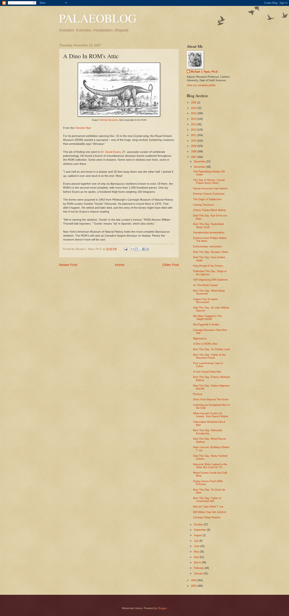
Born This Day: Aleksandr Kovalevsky (207, 432)
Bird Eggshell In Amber (206, 324)
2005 (194, 585)
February (199, 567)
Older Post (170, 265)
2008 (194, 151)
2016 (194, 108)
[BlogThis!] (136, 249)
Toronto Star (83, 127)
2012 (194, 129)
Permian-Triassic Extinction (209, 193)
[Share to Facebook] (144, 249)
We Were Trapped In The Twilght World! (207, 317)
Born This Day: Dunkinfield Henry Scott (208, 225)
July (196, 540)
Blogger (162, 608)
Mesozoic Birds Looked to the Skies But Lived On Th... (210, 466)
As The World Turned (205, 285)
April (197, 557)
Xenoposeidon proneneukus (209, 232)
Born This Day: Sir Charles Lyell (211, 349)
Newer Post (68, 265)
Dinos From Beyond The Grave (210, 399)
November (200, 166)
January (199, 573)
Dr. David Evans (111, 151)
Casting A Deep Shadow (206, 517)
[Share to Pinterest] (147, 249)
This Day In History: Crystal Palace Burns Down (209, 181)
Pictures (197, 394)
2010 (194, 140)
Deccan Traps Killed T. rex (208, 506)
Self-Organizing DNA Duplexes (210, 279)
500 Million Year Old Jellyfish (209, 512)
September (200, 529)
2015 (194, 113)
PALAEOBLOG (97, 18)
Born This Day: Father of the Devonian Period (209, 356)
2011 (194, 135)
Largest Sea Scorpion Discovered (205, 301)
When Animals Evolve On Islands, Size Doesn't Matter (210, 415)
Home (119, 265)
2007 (194, 157)
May (197, 551)
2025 (194, 102)
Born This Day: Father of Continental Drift (207, 500)
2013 (194, 124)
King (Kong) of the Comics (208, 265)
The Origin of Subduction (207, 199)
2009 (194, 146)
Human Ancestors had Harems (210, 188)
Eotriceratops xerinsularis (207, 246)
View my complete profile (201, 85)
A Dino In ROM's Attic (205, 343)
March (198, 562)
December (200, 161)
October (199, 524)
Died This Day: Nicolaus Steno (210, 251)
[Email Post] (125, 249)
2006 (194, 580)
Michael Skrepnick (109, 120)
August (198, 535)
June (197, 546)
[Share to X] (140, 249)
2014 (194, 118)
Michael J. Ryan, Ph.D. (204, 71)
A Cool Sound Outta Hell (207, 371)
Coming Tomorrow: (203, 204)
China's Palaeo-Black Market (209, 210)
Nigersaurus (200, 338)
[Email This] (132, 249)
